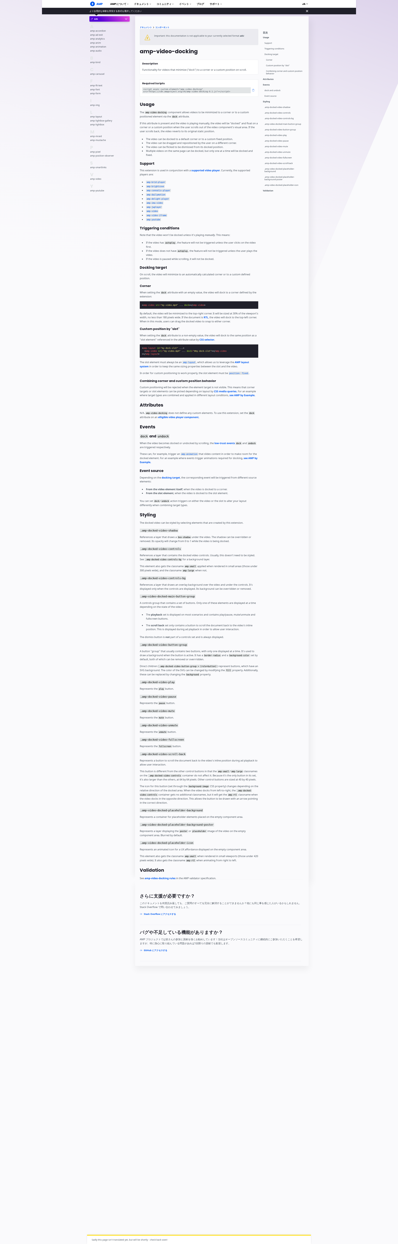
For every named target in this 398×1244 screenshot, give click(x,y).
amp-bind (95, 62)
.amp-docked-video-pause (276, 141)
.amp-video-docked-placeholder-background (279, 170)
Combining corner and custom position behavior (284, 72)
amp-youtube (97, 190)
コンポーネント (162, 27)
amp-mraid (96, 136)
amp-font (95, 89)
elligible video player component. (178, 417)
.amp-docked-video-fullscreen (278, 157)
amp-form (95, 93)
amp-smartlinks (98, 167)
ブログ (200, 4)
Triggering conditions (274, 48)
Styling (266, 101)
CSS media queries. (225, 391)
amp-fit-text (96, 85)
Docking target (271, 54)
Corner (269, 60)
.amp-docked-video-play (275, 135)
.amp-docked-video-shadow (277, 107)
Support (268, 43)
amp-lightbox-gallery (101, 120)
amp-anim (95, 42)
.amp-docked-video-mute (276, 146)
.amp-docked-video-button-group (280, 129)
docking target (171, 477)
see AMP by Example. (242, 395)
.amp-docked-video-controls (277, 112)
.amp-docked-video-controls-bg (279, 118)
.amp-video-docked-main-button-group (282, 124)
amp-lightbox (97, 124)
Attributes (268, 79)
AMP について (118, 4)
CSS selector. (207, 339)
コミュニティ (164, 4)
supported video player (205, 170)
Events (266, 84)
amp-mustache (98, 140)
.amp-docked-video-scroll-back (278, 163)
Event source (270, 96)
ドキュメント (141, 4)
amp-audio (96, 50)
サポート (215, 4)
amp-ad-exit (96, 34)
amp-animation (98, 46)
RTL (206, 317)
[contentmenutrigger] (284, 33)
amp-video (95, 178)
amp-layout (96, 116)
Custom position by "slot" (278, 65)
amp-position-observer (102, 155)
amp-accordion (98, 30)
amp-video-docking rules (160, 878)
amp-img (95, 105)
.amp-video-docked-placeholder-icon (281, 185)
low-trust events (224, 443)
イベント (184, 4)
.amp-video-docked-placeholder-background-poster (279, 178)
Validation (268, 190)
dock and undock (272, 90)
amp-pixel (95, 151)
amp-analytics (97, 38)
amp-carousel (97, 73)
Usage (266, 37)
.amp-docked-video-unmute (277, 152)
